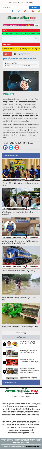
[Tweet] (11, 147)
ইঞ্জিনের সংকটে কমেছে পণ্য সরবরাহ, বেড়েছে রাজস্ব (18, 271)
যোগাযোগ (21, 396)
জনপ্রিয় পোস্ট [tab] (21, 337)
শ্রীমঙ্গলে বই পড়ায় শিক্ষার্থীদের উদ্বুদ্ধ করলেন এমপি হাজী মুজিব (29, 379)
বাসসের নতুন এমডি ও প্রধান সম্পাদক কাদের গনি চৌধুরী (28, 342)
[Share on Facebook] (5, 147)
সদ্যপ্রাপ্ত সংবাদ (25, 54)
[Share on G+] (16, 147)
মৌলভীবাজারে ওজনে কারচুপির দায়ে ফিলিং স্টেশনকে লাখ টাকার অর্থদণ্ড (19, 213)
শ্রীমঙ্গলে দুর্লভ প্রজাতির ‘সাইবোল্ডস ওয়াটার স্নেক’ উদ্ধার (29, 360)
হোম (8, 54)
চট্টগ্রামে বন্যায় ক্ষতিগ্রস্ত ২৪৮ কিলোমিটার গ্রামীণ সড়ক (20, 326)
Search (34, 7)
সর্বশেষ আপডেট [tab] (21, 333)
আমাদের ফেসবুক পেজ (9, 382)
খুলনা (17, 54)
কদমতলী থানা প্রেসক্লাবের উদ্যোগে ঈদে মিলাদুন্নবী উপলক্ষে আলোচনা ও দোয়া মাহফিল (29, 371)
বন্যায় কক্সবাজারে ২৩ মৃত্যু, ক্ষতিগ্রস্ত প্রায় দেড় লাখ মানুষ (19, 298)
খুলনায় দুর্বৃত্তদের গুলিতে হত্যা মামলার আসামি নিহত (19, 58)
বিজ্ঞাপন (28, 396)
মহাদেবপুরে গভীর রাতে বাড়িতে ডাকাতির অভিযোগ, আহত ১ (28, 351)
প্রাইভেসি (14, 396)
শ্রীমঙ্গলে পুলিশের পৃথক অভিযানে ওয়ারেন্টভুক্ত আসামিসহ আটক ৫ (20, 184)
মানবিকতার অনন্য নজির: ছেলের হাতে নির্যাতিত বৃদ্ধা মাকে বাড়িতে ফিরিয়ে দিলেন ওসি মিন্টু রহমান (20, 242)
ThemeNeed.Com (32, 446)
